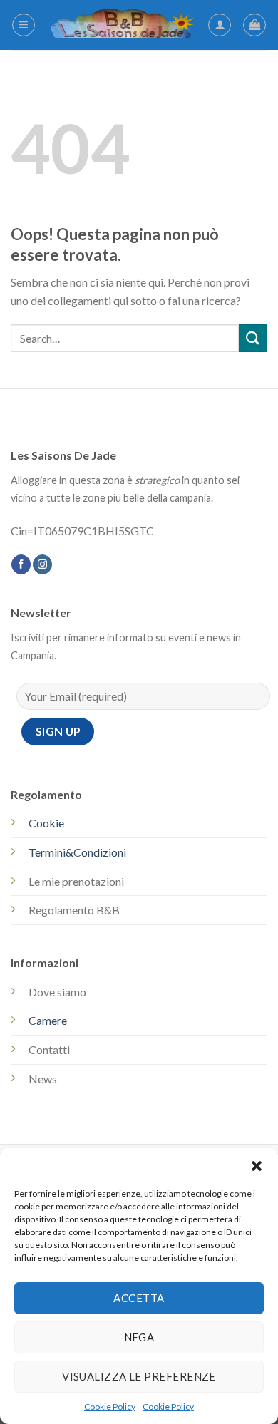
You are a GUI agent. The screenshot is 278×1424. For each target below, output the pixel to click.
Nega (139, 1337)
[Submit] (253, 338)
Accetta (138, 1297)
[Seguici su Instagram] (42, 564)
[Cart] (254, 25)
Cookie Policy (109, 1406)
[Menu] (23, 25)
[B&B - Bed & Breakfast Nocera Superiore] (121, 25)
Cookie (46, 823)
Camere (48, 1020)
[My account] (219, 25)
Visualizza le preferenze (139, 1376)
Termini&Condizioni (77, 852)
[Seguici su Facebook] (21, 564)
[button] (256, 1166)
